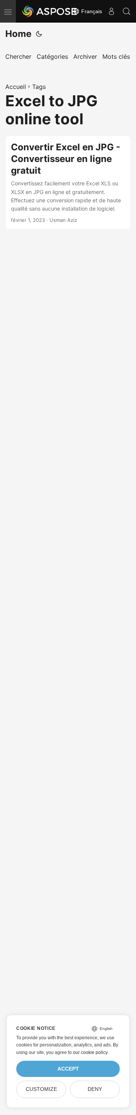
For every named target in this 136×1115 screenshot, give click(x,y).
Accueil (15, 86)
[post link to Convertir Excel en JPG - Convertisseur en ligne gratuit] (68, 182)
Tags (39, 86)
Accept (68, 1069)
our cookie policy (90, 1052)
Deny (95, 1089)
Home (18, 33)
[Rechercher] (126, 11)
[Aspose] (50, 11)
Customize (41, 1089)
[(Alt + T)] (38, 34)
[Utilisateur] (111, 11)
